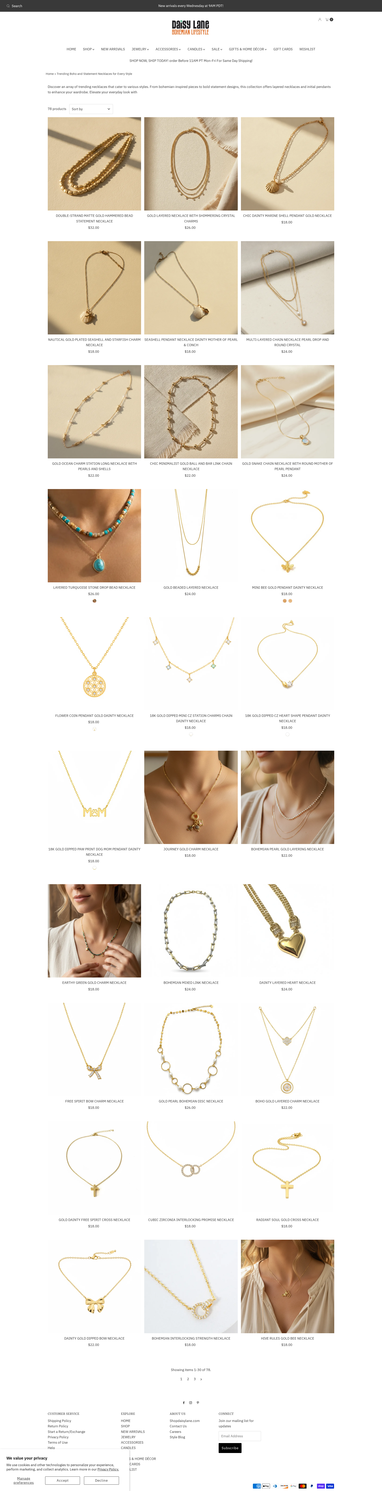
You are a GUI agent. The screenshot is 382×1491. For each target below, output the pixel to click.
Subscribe (230, 1448)
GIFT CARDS (283, 49)
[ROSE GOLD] (290, 601)
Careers (175, 1432)
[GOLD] (285, 601)
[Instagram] (190, 1402)
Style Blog (177, 1437)
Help (51, 1448)
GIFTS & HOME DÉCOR (247, 49)
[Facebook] (184, 1402)
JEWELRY (139, 49)
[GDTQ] (94, 601)
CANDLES (195, 49)
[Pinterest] (198, 1402)
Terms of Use (58, 1442)
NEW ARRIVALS (113, 49)
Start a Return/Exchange (66, 1432)
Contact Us (178, 1426)
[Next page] (201, 1379)
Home (50, 74)
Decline (101, 1480)
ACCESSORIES (167, 49)
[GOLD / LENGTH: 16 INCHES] (94, 868)
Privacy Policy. (108, 1469)
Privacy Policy (58, 1437)
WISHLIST (307, 49)
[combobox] (66, 6)
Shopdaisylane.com (185, 1421)
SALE (216, 49)
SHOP (88, 49)
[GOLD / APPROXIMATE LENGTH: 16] (94, 729)
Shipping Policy (59, 1421)
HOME (71, 49)
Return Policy (58, 1426)
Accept (63, 1480)
